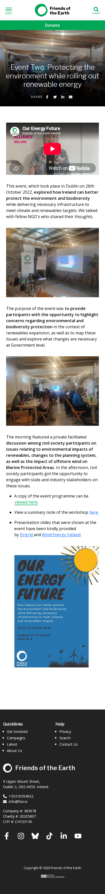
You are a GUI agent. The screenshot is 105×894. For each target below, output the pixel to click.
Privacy (65, 731)
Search (65, 737)
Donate (52, 25)
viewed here (26, 502)
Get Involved (17, 731)
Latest (12, 744)
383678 (30, 810)
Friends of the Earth (52, 9)
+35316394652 (21, 796)
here (93, 512)
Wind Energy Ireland (61, 534)
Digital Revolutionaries (52, 876)
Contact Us (68, 744)
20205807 (28, 816)
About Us (14, 750)
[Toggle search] (96, 10)
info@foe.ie (18, 801)
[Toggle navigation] (9, 10)
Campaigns (16, 737)
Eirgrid (27, 534)
